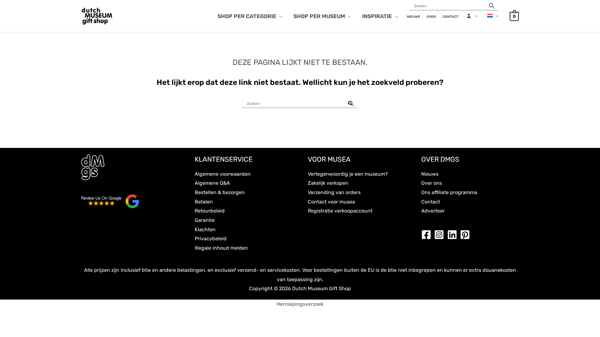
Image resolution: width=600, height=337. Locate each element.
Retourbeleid (210, 211)
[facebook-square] (427, 235)
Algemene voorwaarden (223, 174)
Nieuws (429, 174)
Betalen (204, 202)
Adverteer (433, 211)
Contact (430, 202)
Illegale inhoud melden (221, 248)
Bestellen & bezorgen (220, 192)
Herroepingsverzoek (300, 304)
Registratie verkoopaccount (340, 211)
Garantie (205, 220)
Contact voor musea (331, 202)
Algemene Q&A (212, 183)
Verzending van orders (334, 192)
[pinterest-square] (466, 235)
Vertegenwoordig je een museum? (348, 174)
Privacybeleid (211, 239)
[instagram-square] (440, 235)
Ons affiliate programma (449, 192)
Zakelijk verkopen (328, 183)
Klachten (205, 229)
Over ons (431, 183)
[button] (279, 16)
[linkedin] (453, 235)
